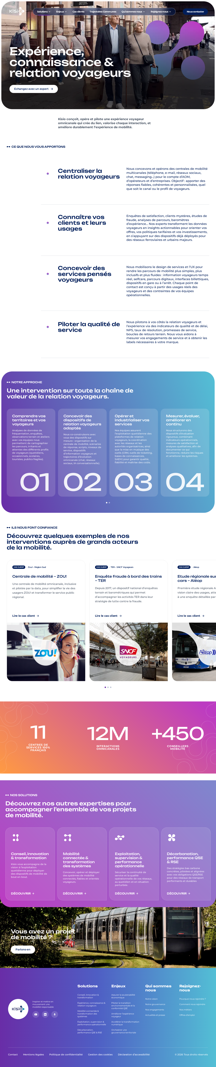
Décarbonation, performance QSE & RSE (89, 1031)
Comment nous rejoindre (192, 1004)
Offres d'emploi (187, 1015)
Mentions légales (33, 1054)
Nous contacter (195, 11)
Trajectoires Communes (103, 11)
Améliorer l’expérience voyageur (122, 1015)
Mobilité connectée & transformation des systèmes (88, 1014)
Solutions (42, 11)
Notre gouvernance (155, 1004)
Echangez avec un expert (31, 88)
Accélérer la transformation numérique (125, 1023)
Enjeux (60, 11)
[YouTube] (35, 1014)
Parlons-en (23, 949)
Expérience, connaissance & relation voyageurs (91, 1004)
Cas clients (78, 11)
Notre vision (151, 999)
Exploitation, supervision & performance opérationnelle (91, 1023)
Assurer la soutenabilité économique (123, 996)
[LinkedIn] (45, 1014)
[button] (106, 502)
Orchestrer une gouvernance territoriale (123, 1031)
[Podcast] (54, 1014)
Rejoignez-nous (159, 11)
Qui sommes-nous (132, 11)
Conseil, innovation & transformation (88, 996)
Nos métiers (185, 1009)
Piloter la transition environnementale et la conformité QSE (123, 1006)
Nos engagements (154, 1009)
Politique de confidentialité (66, 1054)
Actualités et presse (155, 1015)
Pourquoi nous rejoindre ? (192, 999)
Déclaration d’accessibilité (134, 1054)
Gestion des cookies (100, 1054)
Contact (13, 1054)
